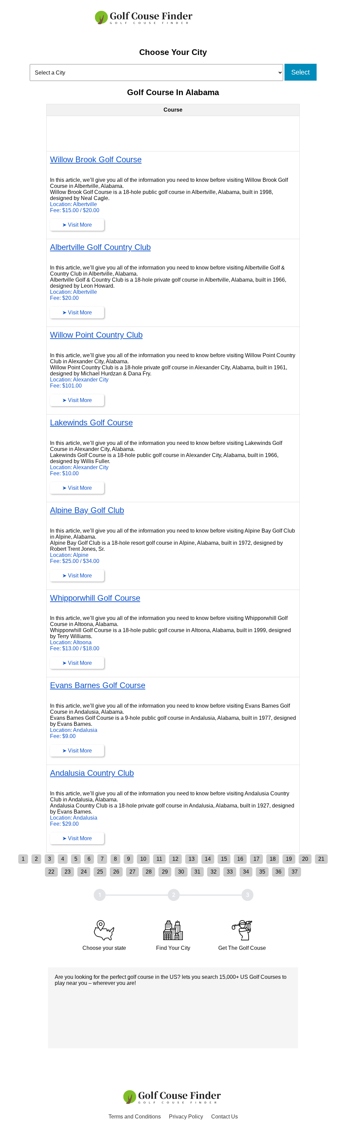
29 (165, 872)
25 (100, 872)
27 (132, 872)
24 (84, 872)
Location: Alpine (69, 555)
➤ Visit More (77, 225)
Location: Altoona (71, 642)
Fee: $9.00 (63, 736)
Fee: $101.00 (66, 386)
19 (289, 859)
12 (175, 859)
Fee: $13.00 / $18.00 (74, 648)
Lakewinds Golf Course (91, 422)
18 (273, 859)
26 (116, 872)
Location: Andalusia (73, 730)
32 (214, 872)
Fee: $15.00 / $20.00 (74, 210)
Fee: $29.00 (64, 824)
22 (51, 872)
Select (300, 72)
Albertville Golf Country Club (100, 247)
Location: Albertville (73, 204)
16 (240, 859)
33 (230, 872)
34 (246, 872)
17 (256, 859)
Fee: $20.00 (64, 298)
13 (192, 859)
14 (208, 859)
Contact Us (224, 1116)
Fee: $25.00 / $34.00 (74, 561)
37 (295, 872)
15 (224, 859)
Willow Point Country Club (96, 334)
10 (143, 859)
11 (159, 859)
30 (181, 872)
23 (68, 872)
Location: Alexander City (79, 379)
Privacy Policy (186, 1116)
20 (305, 859)
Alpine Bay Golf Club (87, 510)
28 (149, 872)
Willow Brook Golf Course (96, 159)
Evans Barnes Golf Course (97, 685)
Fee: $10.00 (64, 473)
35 (262, 872)
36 (278, 872)
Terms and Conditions (134, 1116)
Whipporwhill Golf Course (95, 597)
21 (321, 859)
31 (197, 872)
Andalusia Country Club (92, 772)
